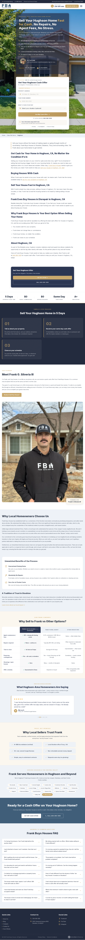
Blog (4, 921)
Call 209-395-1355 (42, 282)
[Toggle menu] (81, 6)
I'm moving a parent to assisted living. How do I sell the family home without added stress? (62, 850)
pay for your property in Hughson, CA (34, 179)
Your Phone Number (24, 98)
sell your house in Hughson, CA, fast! (52, 168)
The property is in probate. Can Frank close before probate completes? (61, 858)
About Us (5, 919)
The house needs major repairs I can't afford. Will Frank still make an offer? (19, 882)
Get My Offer (72, 6)
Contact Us (6, 926)
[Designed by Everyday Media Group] (75, 937)
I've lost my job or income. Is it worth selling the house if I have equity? (62, 898)
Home (3, 135)
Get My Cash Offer (42, 114)
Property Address (24, 91)
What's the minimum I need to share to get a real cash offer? (62, 890)
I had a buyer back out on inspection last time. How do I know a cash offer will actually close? (62, 882)
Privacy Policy (41, 937)
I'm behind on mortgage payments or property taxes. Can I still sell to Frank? (20, 874)
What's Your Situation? (25, 105)
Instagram (63, 924)
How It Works (6, 929)
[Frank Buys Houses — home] (6, 6)
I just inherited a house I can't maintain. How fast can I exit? (20, 850)
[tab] (38, 717)
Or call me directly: (42, 118)
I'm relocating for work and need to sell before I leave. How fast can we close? (20, 866)
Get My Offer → (42, 277)
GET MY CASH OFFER (31, 816)
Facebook (64, 918)
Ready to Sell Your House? (12, 394)
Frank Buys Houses (54, 165)
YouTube (63, 921)
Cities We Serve (11, 135)
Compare (5, 924)
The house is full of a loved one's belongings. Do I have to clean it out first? (20, 898)
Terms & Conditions (52, 937)
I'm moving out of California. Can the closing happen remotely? (61, 866)
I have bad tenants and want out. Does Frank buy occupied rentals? (18, 890)
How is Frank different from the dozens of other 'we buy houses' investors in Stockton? (61, 874)
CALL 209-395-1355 (54, 816)
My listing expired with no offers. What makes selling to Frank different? (62, 842)
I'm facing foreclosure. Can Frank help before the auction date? (19, 842)
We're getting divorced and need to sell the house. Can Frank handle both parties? (20, 858)
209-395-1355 (17, 255)
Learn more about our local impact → (13, 605)
